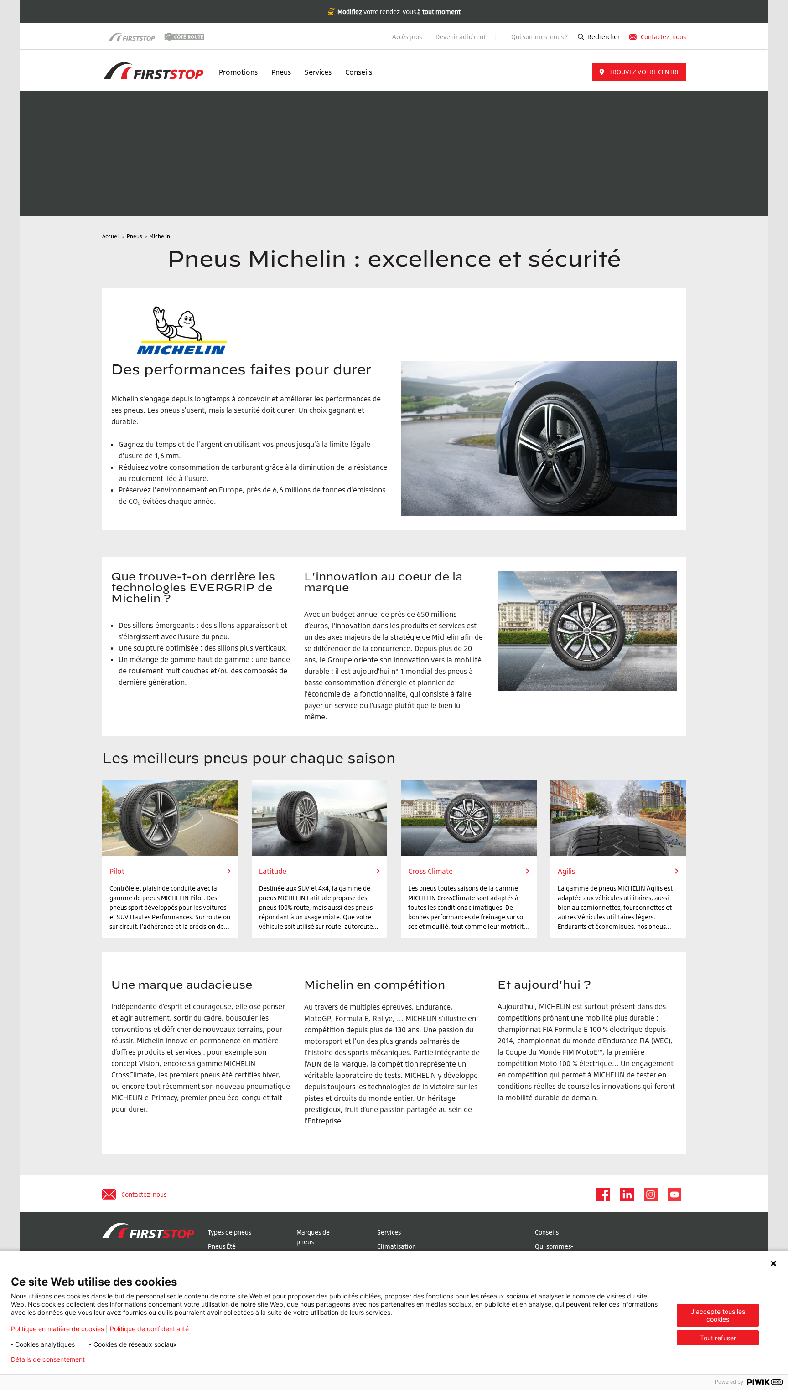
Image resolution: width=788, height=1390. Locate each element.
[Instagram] (650, 1194)
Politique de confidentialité (149, 1329)
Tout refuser (718, 1338)
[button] (639, 72)
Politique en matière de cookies (57, 1329)
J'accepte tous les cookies (718, 1315)
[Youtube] (674, 1194)
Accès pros (407, 37)
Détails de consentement (48, 1359)
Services (318, 72)
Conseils (358, 72)
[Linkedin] (626, 1194)
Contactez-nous (663, 37)
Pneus (281, 72)
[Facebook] (603, 1194)
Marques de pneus (313, 1237)
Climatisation (396, 1246)
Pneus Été (222, 1246)
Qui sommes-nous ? (539, 37)
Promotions (238, 72)
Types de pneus (229, 1232)
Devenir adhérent (461, 37)
